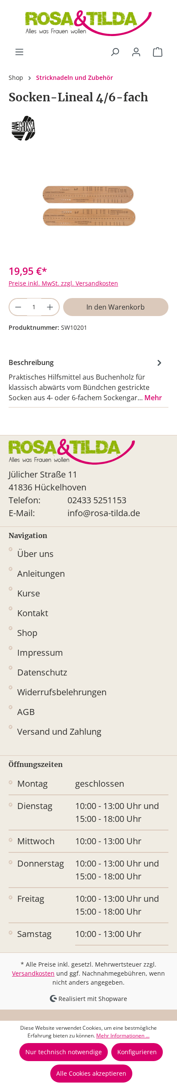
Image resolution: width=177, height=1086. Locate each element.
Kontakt (32, 613)
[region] (88, 208)
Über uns (35, 554)
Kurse (28, 593)
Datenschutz (42, 672)
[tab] (86, 379)
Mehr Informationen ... (123, 1035)
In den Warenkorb (115, 307)
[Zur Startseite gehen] (88, 23)
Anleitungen (41, 573)
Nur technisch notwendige (63, 1052)
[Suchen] (114, 52)
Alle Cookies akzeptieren (91, 1073)
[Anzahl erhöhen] (50, 307)
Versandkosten (33, 973)
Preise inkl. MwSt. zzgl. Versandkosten (63, 283)
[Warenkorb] (157, 52)
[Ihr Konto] (136, 52)
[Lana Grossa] (88, 128)
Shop (27, 633)
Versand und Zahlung (59, 731)
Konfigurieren (137, 1052)
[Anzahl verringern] (18, 307)
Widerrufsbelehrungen (62, 692)
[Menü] (19, 52)
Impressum (40, 652)
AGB (26, 712)
